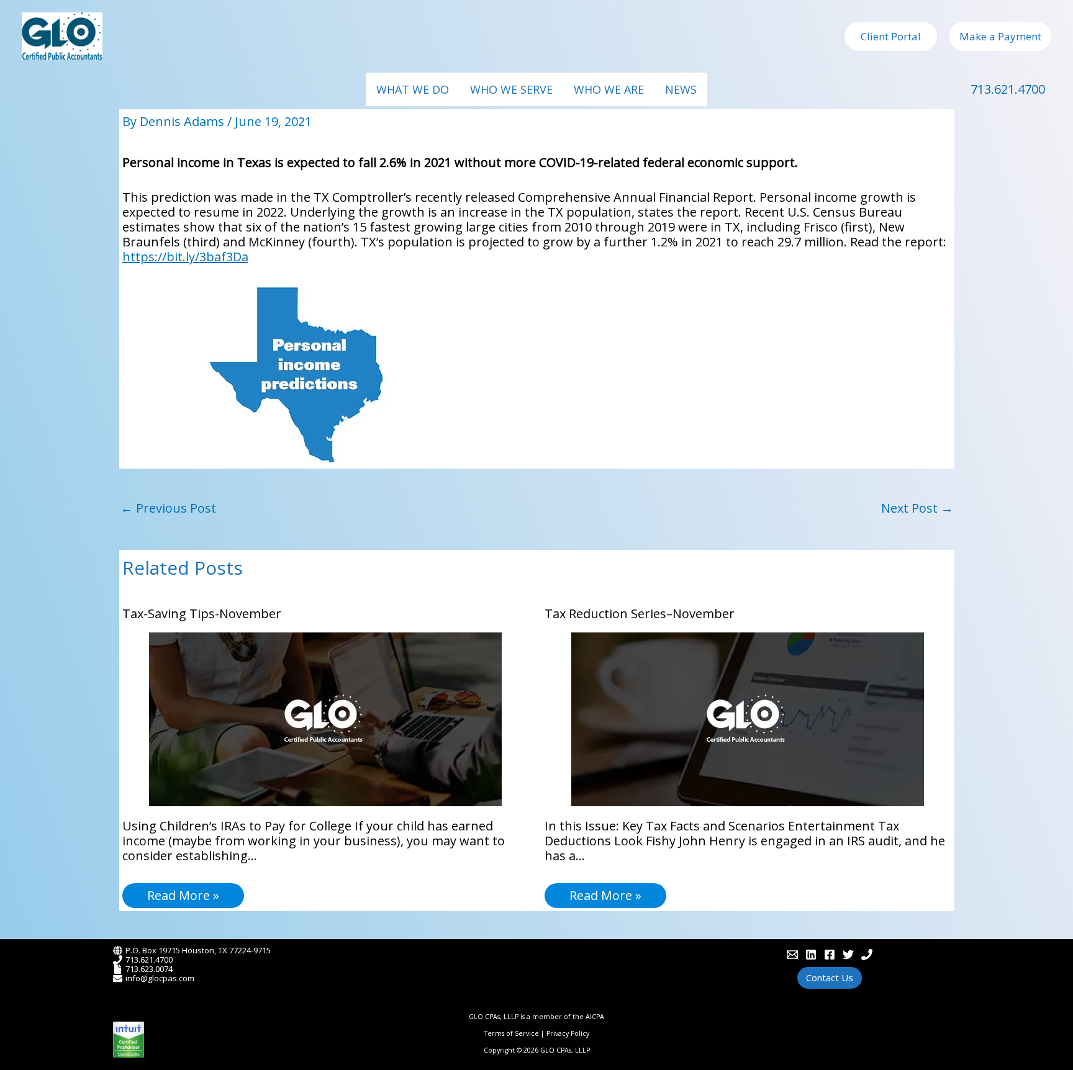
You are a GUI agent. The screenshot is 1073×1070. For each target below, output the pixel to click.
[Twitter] (848, 954)
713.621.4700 (1008, 89)
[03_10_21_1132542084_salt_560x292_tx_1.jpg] (296, 374)
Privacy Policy (567, 1033)
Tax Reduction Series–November (640, 613)
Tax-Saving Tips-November (201, 613)
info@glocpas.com (159, 978)
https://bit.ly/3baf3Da (185, 256)
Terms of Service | (515, 1033)
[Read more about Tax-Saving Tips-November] (325, 717)
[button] (890, 36)
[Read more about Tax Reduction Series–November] (747, 717)
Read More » (183, 895)
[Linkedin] (811, 954)
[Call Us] (866, 954)
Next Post (917, 508)
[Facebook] (829, 954)
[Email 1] (792, 954)
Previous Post (168, 508)
